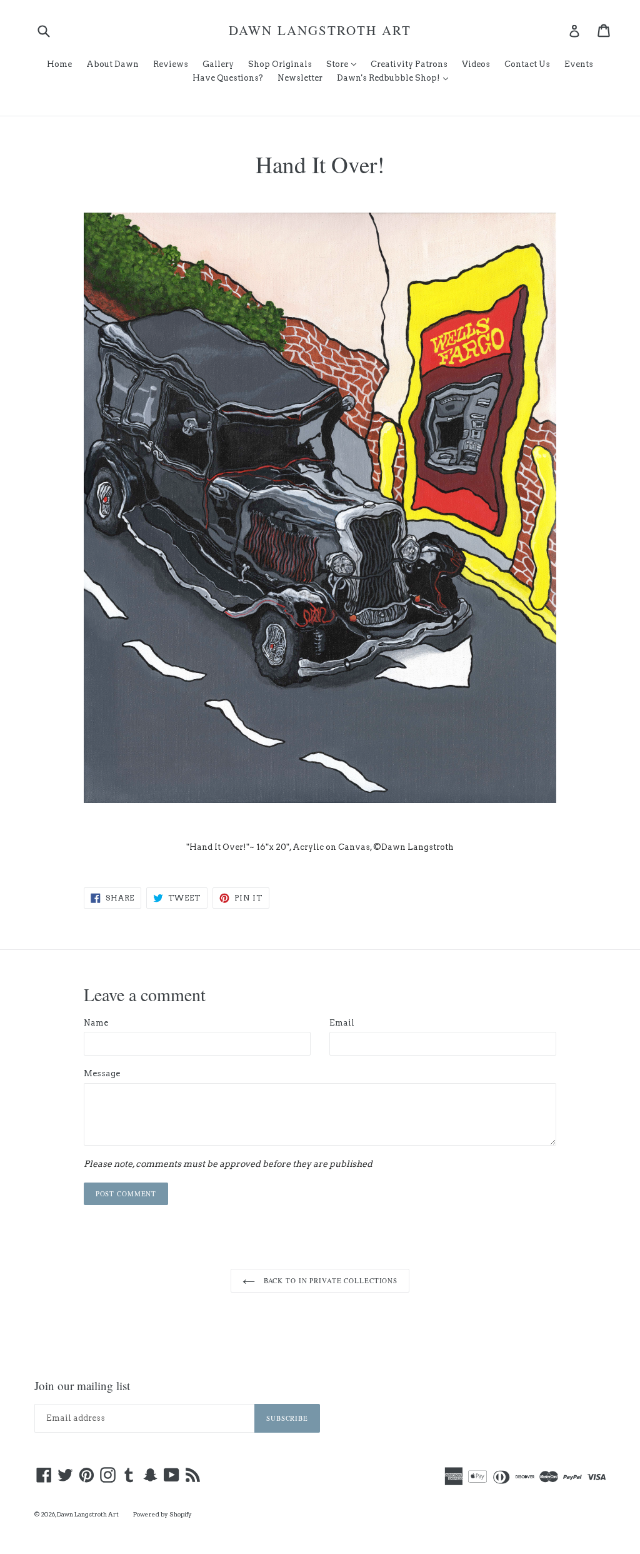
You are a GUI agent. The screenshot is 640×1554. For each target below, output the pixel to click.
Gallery (218, 64)
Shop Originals (280, 64)
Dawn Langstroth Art (320, 30)
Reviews (170, 64)
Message (102, 1073)
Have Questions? (227, 78)
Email (341, 1022)
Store (344, 64)
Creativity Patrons (409, 64)
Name (96, 1022)
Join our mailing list (82, 1386)
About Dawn (112, 64)
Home (59, 64)
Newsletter (300, 78)
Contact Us (527, 64)
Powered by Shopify (162, 1514)
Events (578, 64)
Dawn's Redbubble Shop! (395, 78)
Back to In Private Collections (329, 1280)
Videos (476, 64)
